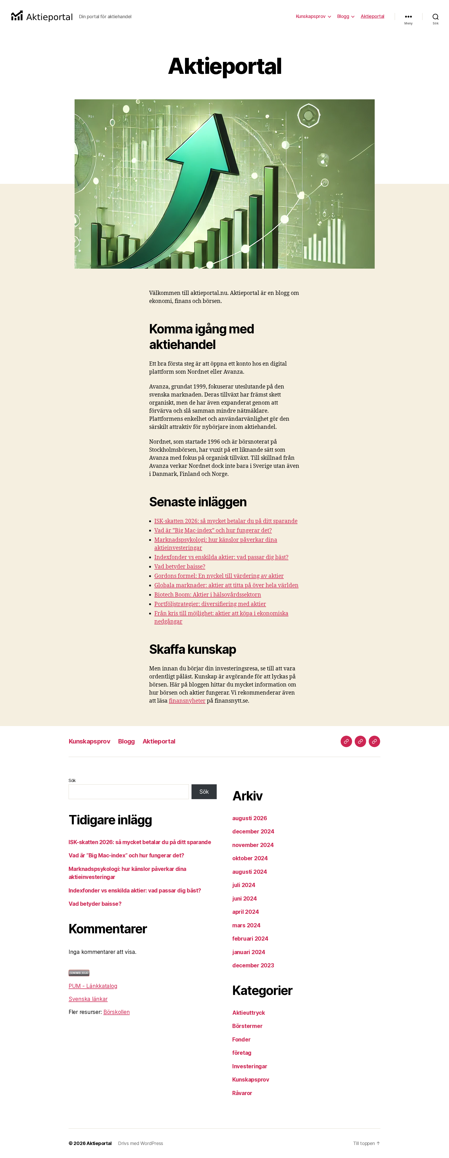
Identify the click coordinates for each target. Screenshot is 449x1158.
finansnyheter (187, 700)
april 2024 (245, 912)
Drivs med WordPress (140, 1143)
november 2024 (253, 845)
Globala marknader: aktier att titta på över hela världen (226, 585)
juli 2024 (243, 885)
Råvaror (242, 1093)
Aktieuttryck (248, 1013)
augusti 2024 (249, 872)
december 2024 (253, 831)
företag (242, 1053)
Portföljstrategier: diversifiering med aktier (210, 604)
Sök (72, 780)
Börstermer (247, 1026)
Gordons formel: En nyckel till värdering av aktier (219, 576)
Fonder (241, 1039)
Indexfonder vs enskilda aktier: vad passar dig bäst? (221, 557)
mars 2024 (246, 925)
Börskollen (116, 1012)
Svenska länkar (88, 999)
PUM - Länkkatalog (93, 986)
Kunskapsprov (311, 16)
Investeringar (249, 1066)
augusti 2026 (249, 818)
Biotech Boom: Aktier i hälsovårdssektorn (207, 594)
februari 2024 (250, 938)
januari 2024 (248, 952)
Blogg (343, 16)
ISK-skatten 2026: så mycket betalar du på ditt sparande (226, 521)
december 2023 (253, 965)
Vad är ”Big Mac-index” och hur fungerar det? (213, 530)
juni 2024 (244, 898)
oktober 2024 (250, 858)
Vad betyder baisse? (179, 566)
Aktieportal (372, 16)
